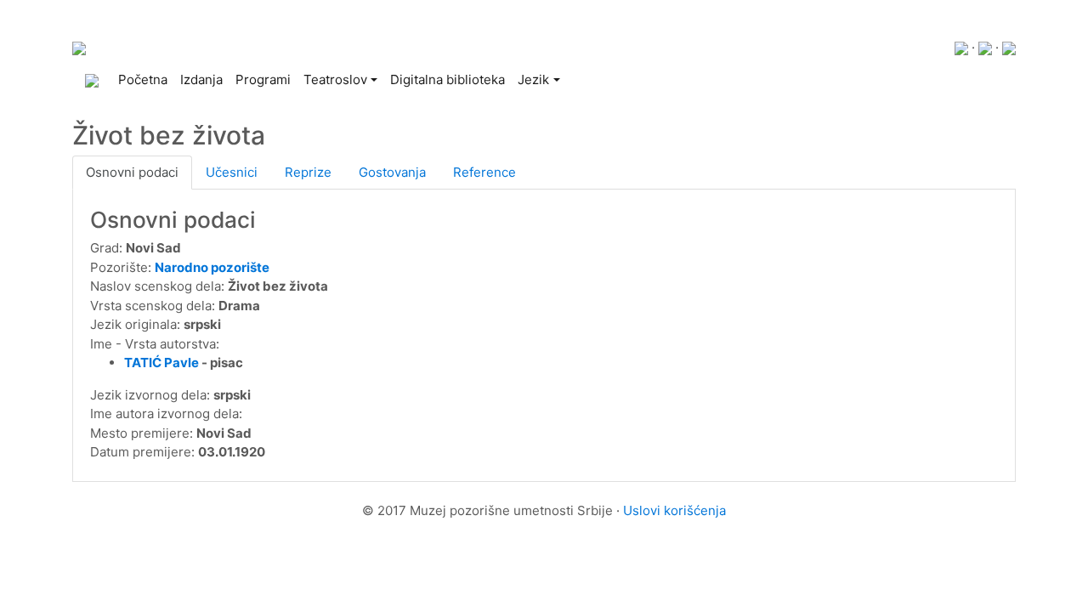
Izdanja (201, 79)
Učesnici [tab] (232, 172)
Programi (263, 79)
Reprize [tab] (308, 172)
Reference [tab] (484, 172)
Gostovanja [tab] (392, 172)
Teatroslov (335, 79)
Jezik (533, 79)
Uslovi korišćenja (674, 510)
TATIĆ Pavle (161, 362)
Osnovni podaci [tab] (132, 172)
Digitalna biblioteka (447, 79)
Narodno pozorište (212, 267)
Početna (145, 79)
